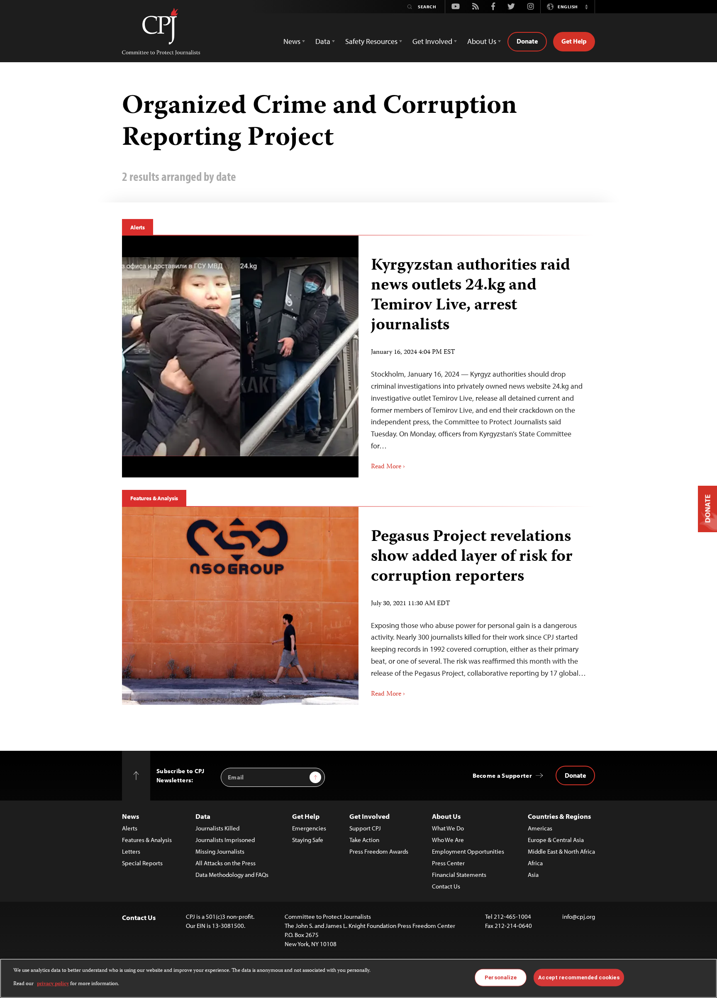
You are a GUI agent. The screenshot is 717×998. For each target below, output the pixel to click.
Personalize (501, 977)
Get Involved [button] (432, 41)
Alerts (137, 227)
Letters (131, 851)
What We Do (448, 828)
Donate (527, 41)
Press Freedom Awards (378, 851)
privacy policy (53, 984)
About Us (446, 816)
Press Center (448, 863)
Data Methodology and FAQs (231, 875)
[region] (358, 978)
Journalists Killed (217, 828)
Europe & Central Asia (556, 840)
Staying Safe (307, 840)
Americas (540, 828)
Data (202, 816)
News (130, 816)
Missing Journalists (219, 851)
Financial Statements (459, 875)
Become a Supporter (502, 775)
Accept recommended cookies (578, 977)
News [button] (291, 41)
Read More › (388, 467)
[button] (586, 6)
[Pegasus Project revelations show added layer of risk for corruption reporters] (240, 606)
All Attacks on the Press (225, 863)
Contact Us (446, 886)
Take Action (364, 840)
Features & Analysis (154, 498)
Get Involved (369, 816)
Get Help (574, 41)
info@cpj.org (578, 916)
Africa (535, 863)
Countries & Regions (559, 816)
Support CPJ (365, 828)
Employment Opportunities (468, 851)
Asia (533, 875)
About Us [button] (481, 41)
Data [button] (322, 41)
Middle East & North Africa (561, 851)
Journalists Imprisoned (225, 840)
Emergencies (309, 828)
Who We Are (448, 840)
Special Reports (142, 863)
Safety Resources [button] (371, 41)
